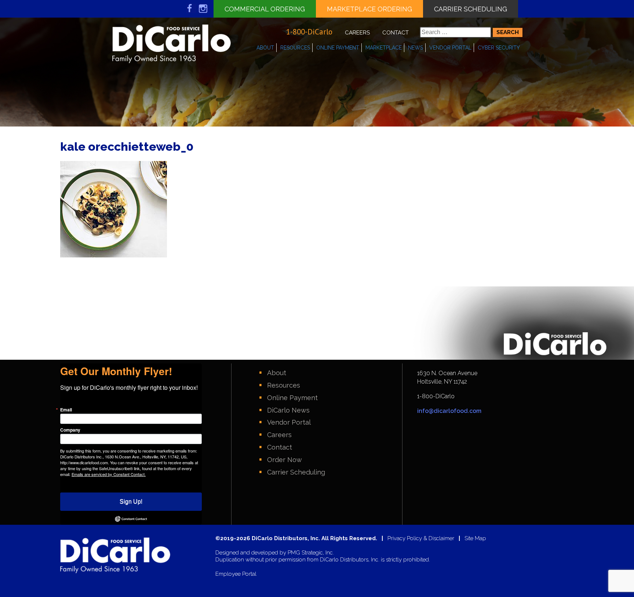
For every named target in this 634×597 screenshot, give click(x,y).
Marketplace (383, 48)
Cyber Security (499, 48)
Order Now (284, 460)
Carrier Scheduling (470, 9)
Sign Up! (131, 501)
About (265, 48)
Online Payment (337, 48)
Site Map (475, 538)
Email (66, 409)
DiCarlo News (288, 410)
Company (70, 430)
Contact (395, 32)
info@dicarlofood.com (449, 410)
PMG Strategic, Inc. (311, 553)
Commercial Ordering (265, 9)
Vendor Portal (450, 48)
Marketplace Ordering (369, 9)
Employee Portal (235, 574)
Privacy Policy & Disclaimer (420, 538)
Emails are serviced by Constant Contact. (109, 474)
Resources (295, 48)
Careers (357, 32)
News (415, 48)
